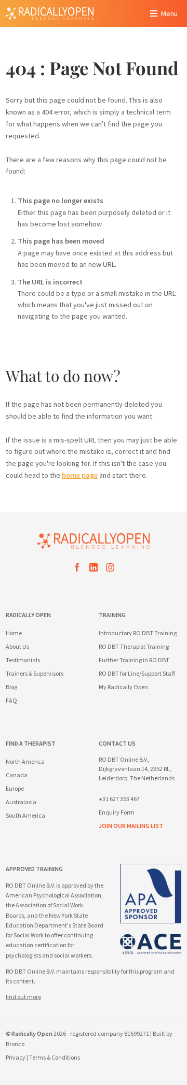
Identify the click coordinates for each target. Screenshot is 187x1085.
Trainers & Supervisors (34, 673)
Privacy (15, 1057)
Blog (11, 687)
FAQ (11, 700)
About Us (17, 646)
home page (80, 475)
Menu (169, 13)
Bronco (15, 1044)
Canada (17, 775)
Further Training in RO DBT (134, 660)
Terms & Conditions (54, 1057)
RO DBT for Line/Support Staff (137, 673)
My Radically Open (123, 687)
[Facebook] (77, 569)
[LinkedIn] (93, 569)
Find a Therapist (31, 743)
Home (14, 633)
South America (25, 815)
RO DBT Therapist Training (134, 646)
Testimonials (23, 660)
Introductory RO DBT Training (138, 633)
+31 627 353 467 (119, 799)
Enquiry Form (117, 812)
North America (25, 761)
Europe (15, 788)
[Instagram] (110, 569)
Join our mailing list (131, 826)
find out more (23, 997)
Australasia (21, 802)
